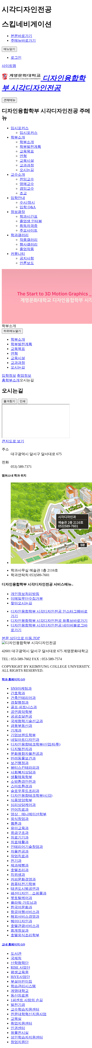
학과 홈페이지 (13, 679)
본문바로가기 (21, 36)
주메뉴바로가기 (23, 40)
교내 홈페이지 (13, 944)
